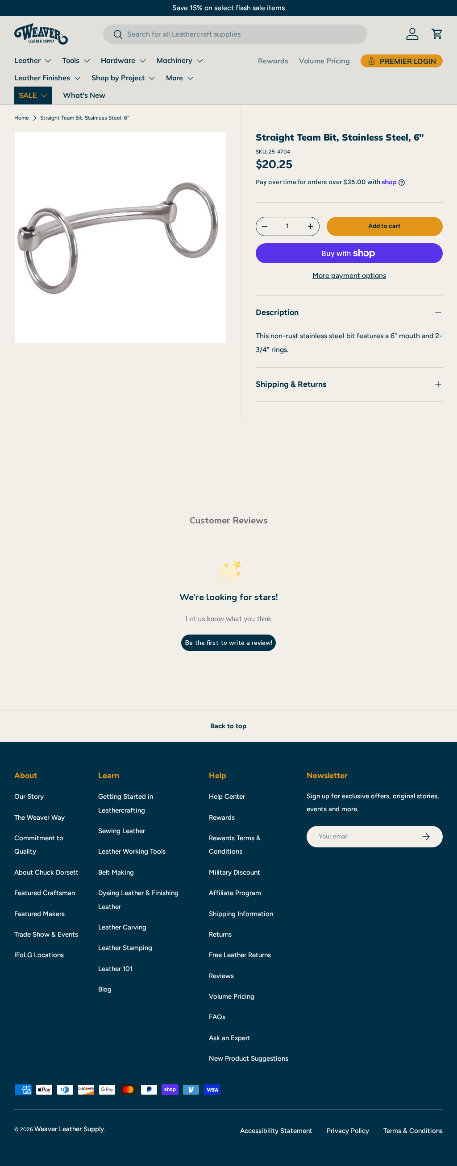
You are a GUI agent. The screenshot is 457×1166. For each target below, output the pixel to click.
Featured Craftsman (44, 893)
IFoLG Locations (39, 955)
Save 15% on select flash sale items (228, 8)
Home (21, 118)
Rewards (273, 60)
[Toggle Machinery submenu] (199, 60)
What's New (84, 95)
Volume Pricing (324, 60)
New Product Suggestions (248, 1058)
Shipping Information (241, 914)
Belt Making (116, 872)
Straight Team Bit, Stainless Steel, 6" (84, 118)
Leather (27, 60)
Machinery (174, 60)
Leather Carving (122, 927)
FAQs (217, 1017)
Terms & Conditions (413, 1131)
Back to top (228, 726)
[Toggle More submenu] (190, 78)
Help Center (227, 797)
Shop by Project (118, 77)
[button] (437, 34)
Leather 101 (115, 969)
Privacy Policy (348, 1131)
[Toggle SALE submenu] (44, 95)
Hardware (118, 60)
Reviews (221, 976)
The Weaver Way (39, 817)
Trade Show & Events (46, 934)
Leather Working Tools (132, 851)
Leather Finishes (42, 77)
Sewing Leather (121, 831)
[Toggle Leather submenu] (47, 60)
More (174, 77)
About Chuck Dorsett (46, 872)
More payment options (349, 275)
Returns (220, 934)
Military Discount (234, 872)
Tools (70, 60)
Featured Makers (39, 914)
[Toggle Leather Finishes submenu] (77, 78)
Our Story (29, 797)
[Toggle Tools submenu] (86, 60)
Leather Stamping (125, 948)
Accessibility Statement (276, 1131)
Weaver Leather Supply (69, 1129)
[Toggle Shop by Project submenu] (151, 78)
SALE (28, 95)
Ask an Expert (229, 1038)
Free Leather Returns (240, 955)
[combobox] (235, 34)
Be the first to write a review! (228, 643)
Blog (105, 989)
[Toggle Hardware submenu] (142, 60)
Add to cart (384, 226)
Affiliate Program (235, 893)
